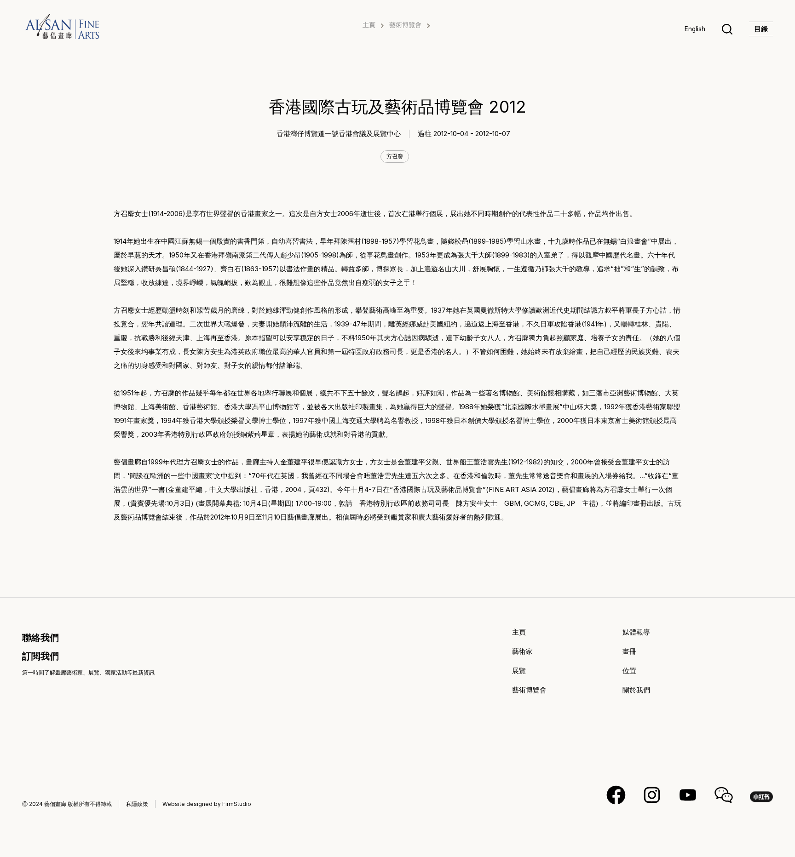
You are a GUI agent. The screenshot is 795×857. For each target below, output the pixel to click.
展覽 (519, 670)
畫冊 (629, 651)
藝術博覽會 (405, 25)
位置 (629, 670)
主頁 (369, 25)
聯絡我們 (40, 637)
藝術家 (522, 651)
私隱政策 (137, 803)
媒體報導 (636, 632)
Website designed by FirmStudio (206, 803)
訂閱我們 (40, 656)
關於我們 (636, 690)
